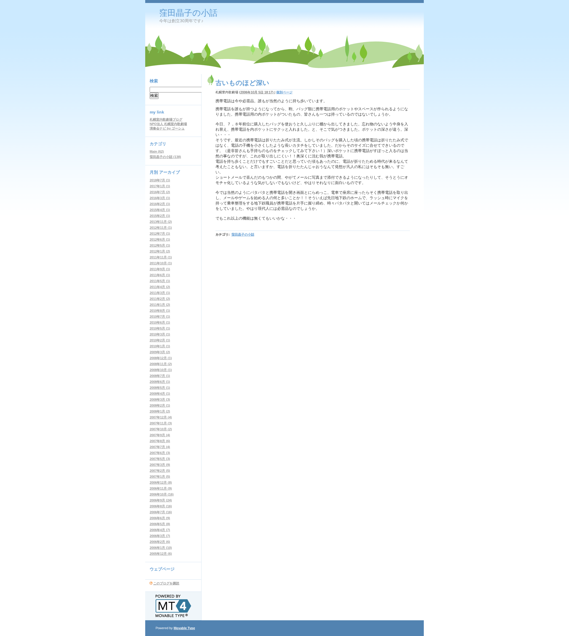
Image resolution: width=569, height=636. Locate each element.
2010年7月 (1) (160, 316)
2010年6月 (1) (160, 322)
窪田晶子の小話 (188, 12)
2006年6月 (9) (160, 518)
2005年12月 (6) (161, 553)
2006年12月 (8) (161, 482)
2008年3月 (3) (160, 399)
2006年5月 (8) (160, 524)
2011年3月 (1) (160, 293)
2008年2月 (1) (160, 405)
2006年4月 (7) (160, 530)
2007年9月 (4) (160, 435)
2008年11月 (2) (161, 364)
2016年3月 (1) (160, 198)
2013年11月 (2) (161, 221)
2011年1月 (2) (160, 304)
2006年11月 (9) (161, 488)
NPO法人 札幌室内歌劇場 (168, 124)
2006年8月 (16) (161, 506)
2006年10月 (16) (162, 494)
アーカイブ (169, 172)
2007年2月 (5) (160, 470)
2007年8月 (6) (160, 441)
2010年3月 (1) (160, 334)
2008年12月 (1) (161, 358)
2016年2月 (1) (160, 204)
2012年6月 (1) (160, 239)
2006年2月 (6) (160, 542)
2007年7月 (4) (160, 447)
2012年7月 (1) (160, 233)
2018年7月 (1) (160, 180)
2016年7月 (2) (160, 192)
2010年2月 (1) (160, 340)
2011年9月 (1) (160, 269)
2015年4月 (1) (160, 210)
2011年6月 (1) (160, 275)
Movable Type (184, 628)
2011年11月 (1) (161, 257)
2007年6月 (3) (160, 453)
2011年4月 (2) (160, 287)
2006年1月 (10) (161, 547)
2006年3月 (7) (160, 536)
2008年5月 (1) (160, 387)
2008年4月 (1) (160, 393)
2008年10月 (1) (161, 370)
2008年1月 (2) (160, 411)
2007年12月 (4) (161, 417)
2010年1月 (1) (160, 346)
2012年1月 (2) (160, 251)
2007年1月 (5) (160, 476)
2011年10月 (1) (161, 263)
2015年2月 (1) (160, 216)
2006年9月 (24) (161, 500)
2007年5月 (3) (160, 459)
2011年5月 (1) (160, 281)
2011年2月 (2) (160, 299)
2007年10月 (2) (161, 429)
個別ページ (284, 92)
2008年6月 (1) (160, 381)
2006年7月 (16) (161, 512)
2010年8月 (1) (160, 310)
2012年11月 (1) (161, 227)
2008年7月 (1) (160, 376)
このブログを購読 (166, 583)
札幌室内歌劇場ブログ (166, 119)
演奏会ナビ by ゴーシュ (167, 128)
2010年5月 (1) (160, 328)
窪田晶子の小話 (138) (165, 157)
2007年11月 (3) (161, 423)
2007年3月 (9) (160, 464)
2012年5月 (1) (160, 245)
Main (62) (157, 151)
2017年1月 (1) (160, 186)
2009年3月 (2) (160, 352)
